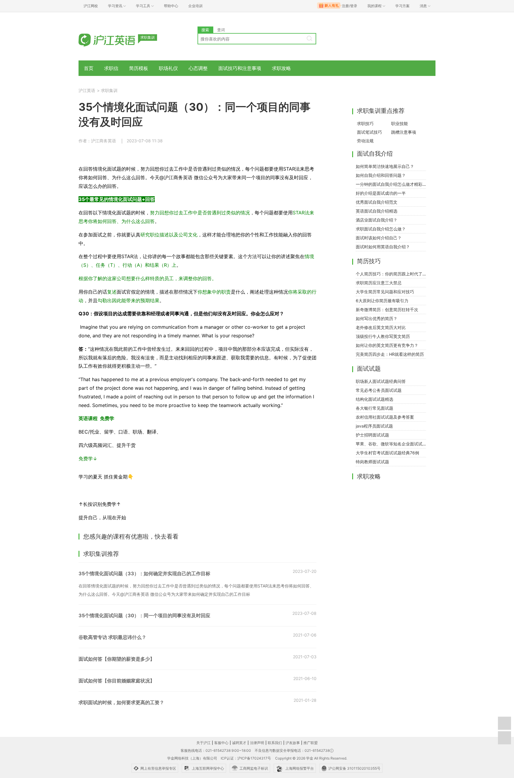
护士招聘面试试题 (372, 434)
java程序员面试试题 (374, 425)
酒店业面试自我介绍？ (376, 219)
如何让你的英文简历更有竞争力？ (387, 345)
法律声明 (257, 742)
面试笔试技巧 (369, 132)
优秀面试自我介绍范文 (376, 202)
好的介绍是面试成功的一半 (381, 193)
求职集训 (109, 90)
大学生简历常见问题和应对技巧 (385, 291)
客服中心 (221, 742)
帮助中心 (171, 6)
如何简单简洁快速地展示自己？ (385, 166)
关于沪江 (203, 742)
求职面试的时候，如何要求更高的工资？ (121, 702)
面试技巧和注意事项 (239, 68)
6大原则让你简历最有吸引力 (382, 300)
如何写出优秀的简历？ (376, 318)
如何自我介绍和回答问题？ (381, 175)
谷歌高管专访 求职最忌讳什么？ (112, 637)
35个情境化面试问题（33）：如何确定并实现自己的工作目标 (144, 573)
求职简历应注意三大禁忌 (379, 282)
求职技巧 (365, 123)
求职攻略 (281, 68)
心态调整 (198, 68)
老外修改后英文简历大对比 (381, 327)
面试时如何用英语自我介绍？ (383, 246)
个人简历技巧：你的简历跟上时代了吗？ (393, 273)
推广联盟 (310, 742)
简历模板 (138, 68)
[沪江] (116, 39)
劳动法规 (365, 140)
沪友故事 (293, 742)
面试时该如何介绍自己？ (379, 237)
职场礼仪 (168, 68)
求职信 (111, 68)
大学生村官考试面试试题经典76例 (387, 452)
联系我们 (275, 742)
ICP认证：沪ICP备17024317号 (246, 758)
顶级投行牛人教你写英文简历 (383, 336)
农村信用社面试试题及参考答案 (385, 417)
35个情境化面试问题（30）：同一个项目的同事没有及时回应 (144, 615)
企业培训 (195, 6)
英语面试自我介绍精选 (376, 210)
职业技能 (399, 123)
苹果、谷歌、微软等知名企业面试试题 (391, 443)
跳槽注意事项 (403, 132)
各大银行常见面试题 (374, 408)
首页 (88, 68)
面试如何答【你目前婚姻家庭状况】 (117, 681)
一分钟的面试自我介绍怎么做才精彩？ (391, 184)
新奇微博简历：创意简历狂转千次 (387, 309)
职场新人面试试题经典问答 (381, 381)
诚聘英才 (239, 742)
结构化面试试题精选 (374, 399)
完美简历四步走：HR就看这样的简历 (390, 354)
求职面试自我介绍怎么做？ (381, 228)
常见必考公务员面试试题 (379, 390)
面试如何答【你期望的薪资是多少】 (117, 659)
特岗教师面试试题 (372, 461)
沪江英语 (87, 90)
